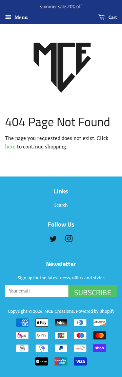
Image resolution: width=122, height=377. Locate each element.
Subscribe (92, 292)
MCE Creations (59, 311)
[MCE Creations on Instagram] (69, 240)
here (10, 146)
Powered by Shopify (95, 311)
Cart (112, 17)
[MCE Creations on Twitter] (53, 240)
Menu (20, 17)
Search (61, 205)
